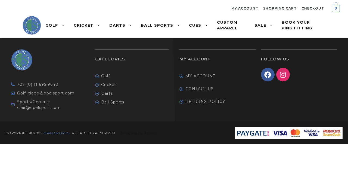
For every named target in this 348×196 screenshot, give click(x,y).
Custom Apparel (227, 25)
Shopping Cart (280, 8)
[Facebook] (268, 74)
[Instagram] (283, 74)
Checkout (313, 8)
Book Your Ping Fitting (297, 25)
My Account (244, 8)
